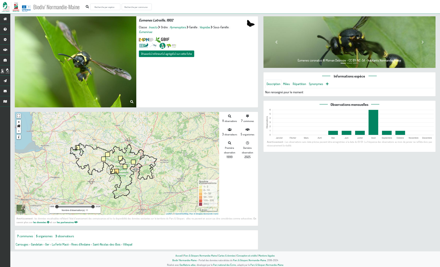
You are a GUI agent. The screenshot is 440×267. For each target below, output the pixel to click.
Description (273, 84)
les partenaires (65, 222)
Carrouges (22, 244)
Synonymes (316, 84)
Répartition (299, 84)
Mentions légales (267, 255)
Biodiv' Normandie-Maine (56, 6)
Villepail (127, 244)
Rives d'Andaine (80, 244)
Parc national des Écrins (224, 264)
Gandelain (37, 244)
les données (40, 222)
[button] (18, 126)
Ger (47, 244)
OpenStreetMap (181, 213)
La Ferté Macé (60, 244)
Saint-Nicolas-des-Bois (106, 244)
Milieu (286, 84)
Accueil (178, 255)
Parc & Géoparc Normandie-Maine (200, 255)
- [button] (19, 131)
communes (25, 236)
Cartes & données (226, 255)
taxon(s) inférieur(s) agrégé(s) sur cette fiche (166, 53)
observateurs (64, 236)
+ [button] (19, 122)
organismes (44, 236)
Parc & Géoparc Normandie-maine (203, 213)
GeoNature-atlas (188, 264)
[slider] (57, 206)
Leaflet (169, 213)
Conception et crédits (247, 255)
